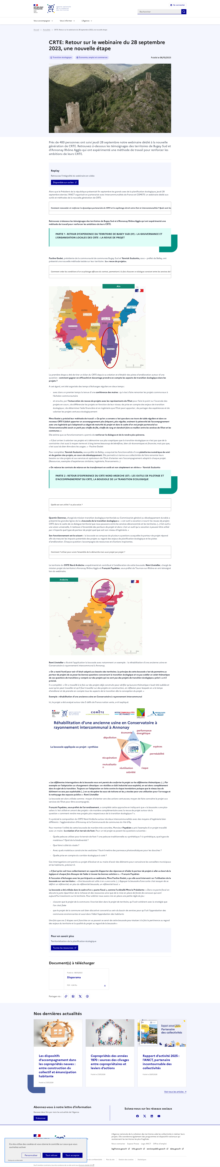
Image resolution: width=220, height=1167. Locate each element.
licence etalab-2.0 (85, 1165)
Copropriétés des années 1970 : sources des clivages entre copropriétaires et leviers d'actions (110, 1062)
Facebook (87, 996)
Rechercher (183, 11)
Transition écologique (62, 57)
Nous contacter (118, 1143)
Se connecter (179, 5)
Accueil (36, 30)
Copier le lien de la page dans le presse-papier (65, 996)
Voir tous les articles (174, 1091)
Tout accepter (72, 1155)
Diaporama (74, 977)
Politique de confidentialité (92, 1159)
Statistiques (142, 1159)
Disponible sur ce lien (63, 182)
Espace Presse (133, 1143)
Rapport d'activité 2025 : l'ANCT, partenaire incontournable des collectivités (161, 1062)
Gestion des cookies (126, 1159)
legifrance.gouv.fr (119, 1149)
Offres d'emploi (160, 1143)
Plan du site (110, 1159)
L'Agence (85, 20)
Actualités (46, 30)
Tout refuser (51, 1155)
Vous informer (66, 20)
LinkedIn (73, 996)
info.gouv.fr (137, 1149)
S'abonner (41, 1118)
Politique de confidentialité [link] (15, 1160)
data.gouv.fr (175, 1149)
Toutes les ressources (63, 947)
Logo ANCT (146, 1143)
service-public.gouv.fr (156, 1149)
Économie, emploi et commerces (93, 57)
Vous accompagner (42, 20)
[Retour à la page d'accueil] (59, 8)
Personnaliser (31, 1155)
